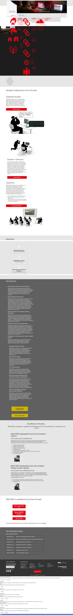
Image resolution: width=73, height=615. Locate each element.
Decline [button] (6, 598)
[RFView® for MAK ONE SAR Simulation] (13, 49)
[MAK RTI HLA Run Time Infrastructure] (26, 32)
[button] (69, 611)
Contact (10, 84)
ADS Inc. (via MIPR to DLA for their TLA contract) (19, 513)
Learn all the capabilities (20, 408)
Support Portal (49, 566)
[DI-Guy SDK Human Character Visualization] (26, 71)
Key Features (10, 80)
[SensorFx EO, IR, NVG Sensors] (16, 39)
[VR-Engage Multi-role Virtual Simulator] (13, 31)
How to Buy (10, 83)
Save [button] (1, 614)
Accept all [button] (3, 579)
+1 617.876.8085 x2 (41, 565)
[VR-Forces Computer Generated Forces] (13, 21)
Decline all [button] (8, 579)
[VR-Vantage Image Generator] (10, 39)
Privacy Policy (37, 574)
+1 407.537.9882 (31, 565)
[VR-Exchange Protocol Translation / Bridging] (27, 43)
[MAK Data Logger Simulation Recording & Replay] (26, 53)
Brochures (10, 78)
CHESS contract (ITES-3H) (19, 506)
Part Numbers (10, 82)
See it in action (16, 109)
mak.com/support (50, 565)
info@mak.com (40, 566)
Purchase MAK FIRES (16, 205)
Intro (10, 77)
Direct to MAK (19, 518)
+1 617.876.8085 (23, 565)
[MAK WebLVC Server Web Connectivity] (26, 62)
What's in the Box (10, 81)
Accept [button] (2, 586)
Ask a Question (20, 415)
